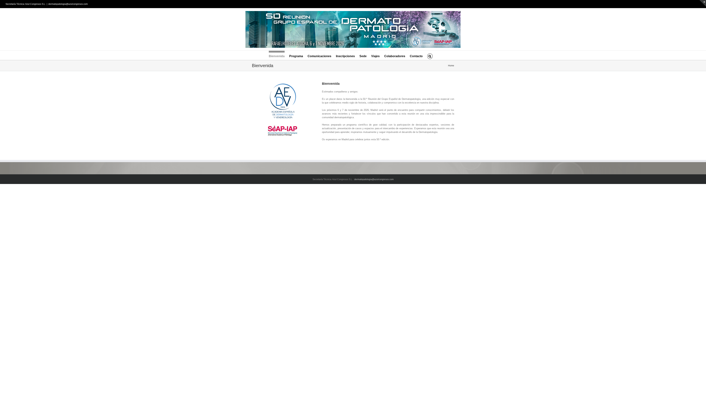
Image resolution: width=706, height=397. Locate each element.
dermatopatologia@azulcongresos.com (68, 4)
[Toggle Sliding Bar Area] (702, 3)
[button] (429, 55)
